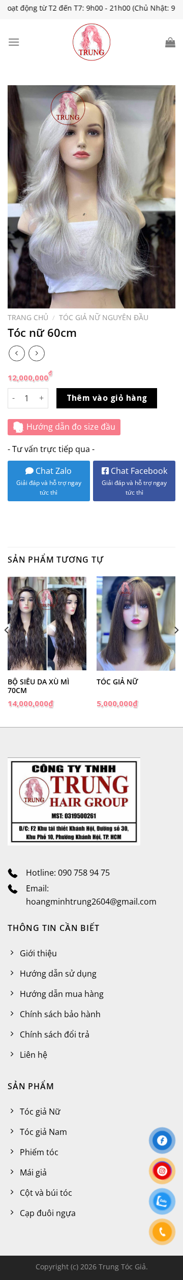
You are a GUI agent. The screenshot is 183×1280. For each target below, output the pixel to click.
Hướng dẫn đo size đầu (70, 426)
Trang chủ (28, 317)
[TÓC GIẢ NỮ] (136, 623)
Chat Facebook (134, 481)
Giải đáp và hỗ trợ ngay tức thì (48, 487)
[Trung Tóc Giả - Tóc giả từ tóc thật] (91, 42)
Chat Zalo (53, 470)
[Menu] (14, 41)
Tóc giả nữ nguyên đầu (103, 317)
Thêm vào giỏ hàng (107, 397)
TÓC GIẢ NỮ (117, 681)
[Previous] (7, 650)
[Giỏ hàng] (170, 42)
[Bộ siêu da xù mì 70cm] (47, 623)
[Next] (176, 650)
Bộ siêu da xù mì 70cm (38, 686)
